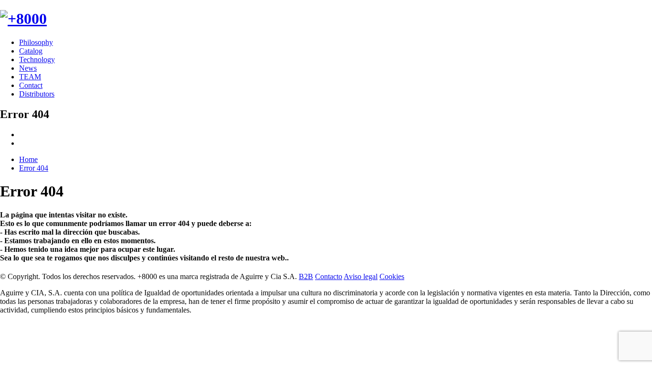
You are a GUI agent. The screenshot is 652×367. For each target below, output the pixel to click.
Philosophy (36, 42)
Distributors (36, 94)
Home (28, 159)
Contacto (328, 276)
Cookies (391, 276)
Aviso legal (361, 276)
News (28, 68)
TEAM (30, 77)
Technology (37, 59)
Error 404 (33, 168)
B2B (306, 276)
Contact (30, 85)
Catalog (30, 51)
